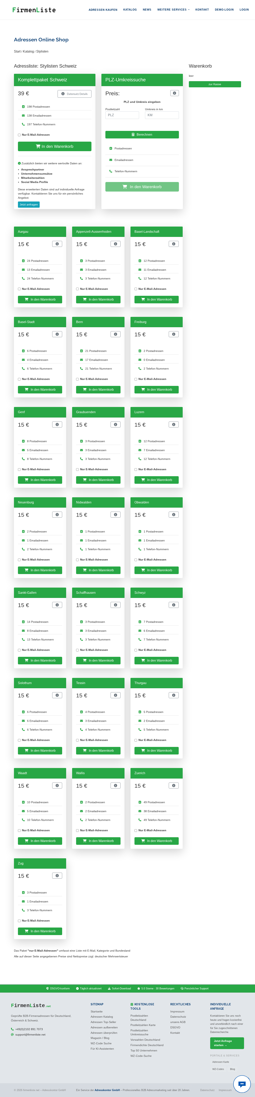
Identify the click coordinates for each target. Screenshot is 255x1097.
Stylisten (42, 51)
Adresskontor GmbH (107, 1090)
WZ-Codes (218, 1069)
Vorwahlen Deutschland (145, 1039)
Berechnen (144, 134)
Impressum (177, 1011)
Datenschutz (178, 1016)
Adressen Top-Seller (103, 1022)
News (147, 9)
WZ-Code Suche (101, 1043)
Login (244, 9)
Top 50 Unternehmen (143, 1050)
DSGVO (175, 1027)
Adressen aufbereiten (104, 1027)
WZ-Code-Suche (141, 1055)
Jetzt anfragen (29, 204)
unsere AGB (177, 1022)
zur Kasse (215, 84)
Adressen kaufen (103, 9)
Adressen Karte (220, 1062)
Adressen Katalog (102, 1016)
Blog (232, 1069)
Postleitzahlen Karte (143, 1025)
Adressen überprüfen (104, 1032)
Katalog (130, 9)
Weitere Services (172, 9)
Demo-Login (224, 9)
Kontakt (202, 9)
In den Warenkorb (56, 146)
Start (17, 51)
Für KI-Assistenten (102, 1048)
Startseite (97, 1011)
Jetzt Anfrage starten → (223, 1043)
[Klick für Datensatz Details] (174, 93)
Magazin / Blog (100, 1038)
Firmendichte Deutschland (147, 1045)
